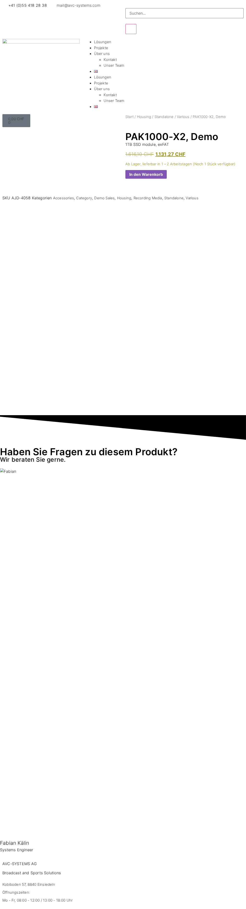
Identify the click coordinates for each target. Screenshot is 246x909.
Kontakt (110, 59)
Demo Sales (104, 198)
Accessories (63, 198)
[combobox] (184, 13)
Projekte (101, 48)
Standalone (164, 116)
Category (84, 198)
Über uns (102, 53)
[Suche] (130, 29)
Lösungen (102, 42)
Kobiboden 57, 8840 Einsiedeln (28, 884)
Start (129, 116)
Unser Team (114, 65)
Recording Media (148, 198)
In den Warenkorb (146, 174)
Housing (144, 116)
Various (183, 116)
